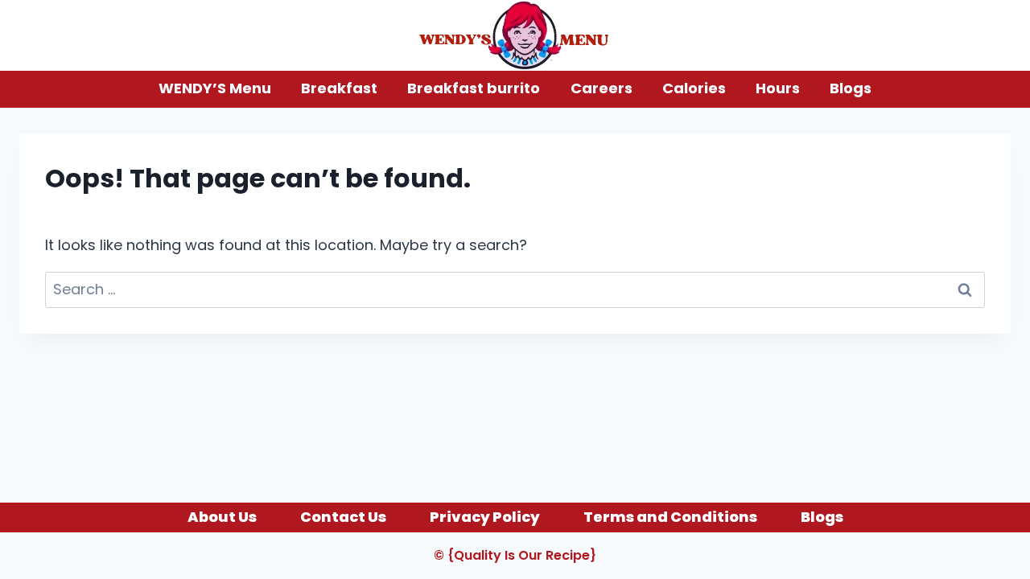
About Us (222, 517)
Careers (601, 88)
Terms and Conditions (670, 517)
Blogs (850, 88)
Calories (694, 88)
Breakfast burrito (473, 88)
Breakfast (339, 88)
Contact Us (343, 517)
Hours (778, 88)
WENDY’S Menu (215, 88)
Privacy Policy (485, 517)
